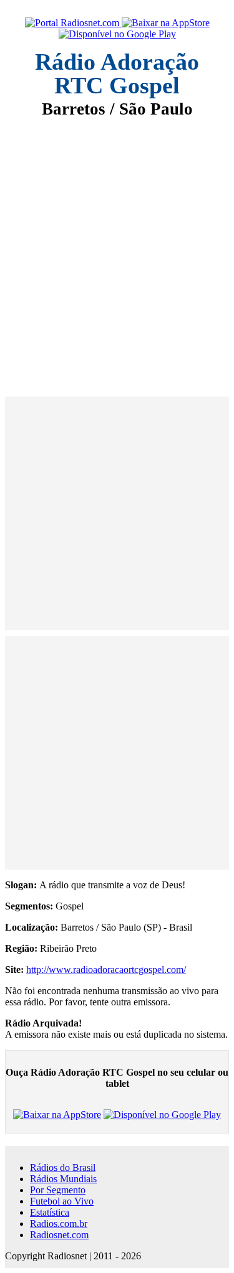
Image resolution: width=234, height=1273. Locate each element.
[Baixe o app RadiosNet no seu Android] (117, 34)
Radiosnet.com (59, 1234)
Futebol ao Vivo (62, 1201)
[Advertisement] (117, 248)
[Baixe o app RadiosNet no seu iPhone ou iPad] (166, 23)
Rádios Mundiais (63, 1178)
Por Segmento (57, 1190)
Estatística (49, 1212)
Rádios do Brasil (62, 1167)
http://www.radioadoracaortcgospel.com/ (106, 969)
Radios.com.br (58, 1223)
